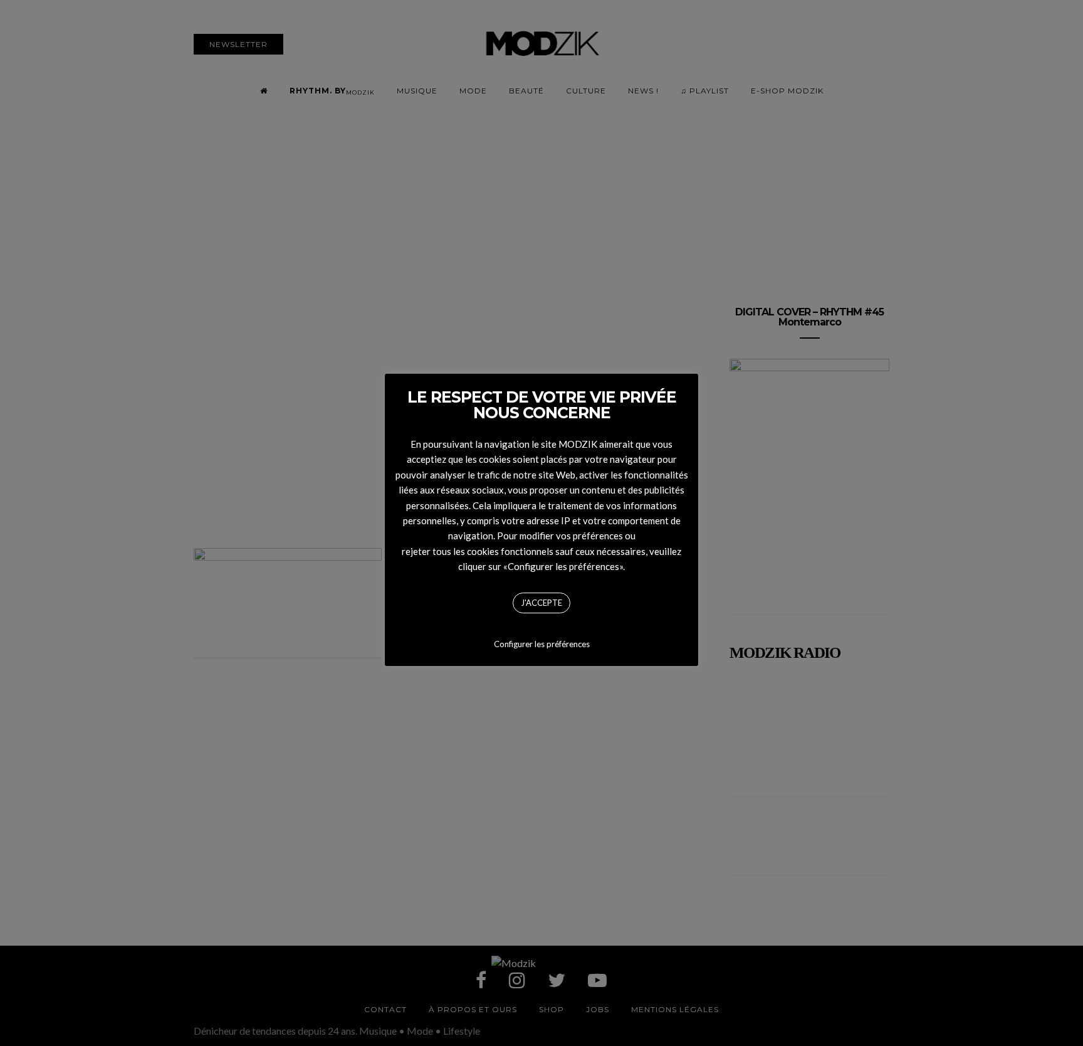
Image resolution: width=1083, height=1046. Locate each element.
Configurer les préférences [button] (542, 644)
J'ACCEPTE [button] (541, 603)
